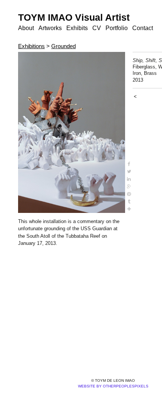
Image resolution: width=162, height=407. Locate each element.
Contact (142, 28)
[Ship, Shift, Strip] (71, 132)
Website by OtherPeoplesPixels (113, 386)
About (26, 28)
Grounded (63, 46)
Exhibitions (31, 46)
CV (96, 28)
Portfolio (116, 28)
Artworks (50, 28)
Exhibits (77, 28)
